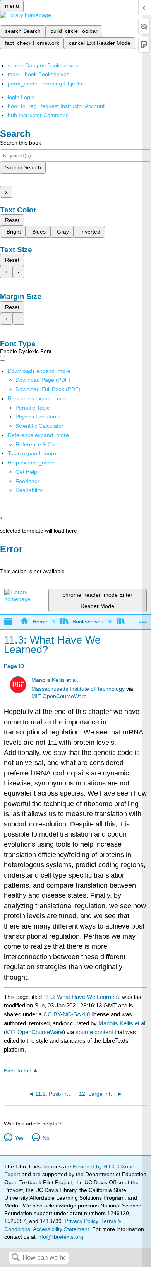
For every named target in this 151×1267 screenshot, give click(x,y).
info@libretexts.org (59, 1237)
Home (39, 621)
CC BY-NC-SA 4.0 (66, 1014)
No (46, 1138)
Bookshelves (88, 621)
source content (94, 1032)
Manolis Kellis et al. (54, 680)
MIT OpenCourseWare (59, 696)
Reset (12, 220)
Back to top (17, 1071)
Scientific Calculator (39, 426)
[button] (27, 481)
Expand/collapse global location (143, 619)
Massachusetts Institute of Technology (78, 689)
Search (15, 1258)
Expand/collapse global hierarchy (13, 622)
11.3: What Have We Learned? (81, 997)
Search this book (20, 143)
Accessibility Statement (61, 1229)
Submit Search (23, 167)
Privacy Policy (81, 1221)
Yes (19, 1138)
